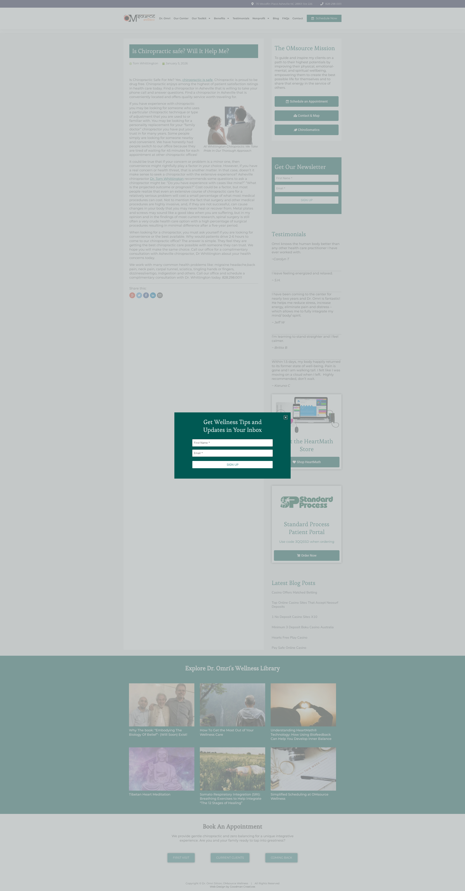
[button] (285, 417)
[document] (232, 445)
